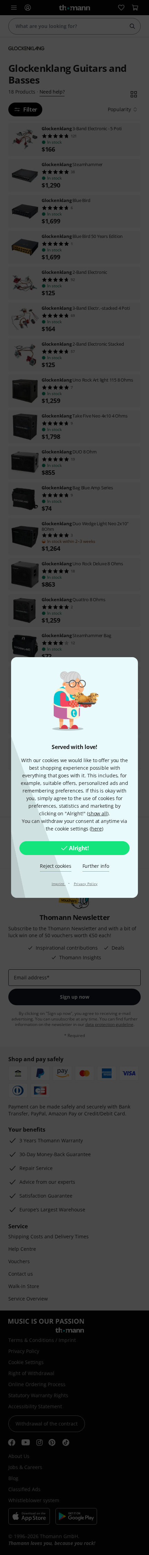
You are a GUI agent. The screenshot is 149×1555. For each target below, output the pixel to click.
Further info (95, 866)
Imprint (58, 883)
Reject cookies (55, 866)
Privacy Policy (86, 883)
